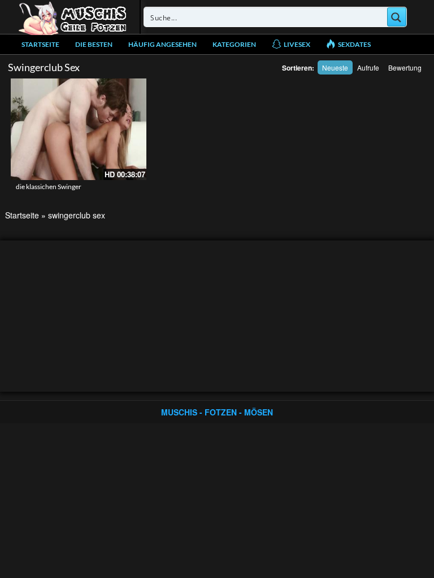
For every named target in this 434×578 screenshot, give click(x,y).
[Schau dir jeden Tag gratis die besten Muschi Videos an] (72, 17)
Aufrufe (368, 67)
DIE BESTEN (93, 44)
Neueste (335, 67)
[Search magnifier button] (396, 17)
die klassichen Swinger (48, 186)
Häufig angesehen (162, 44)
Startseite (40, 44)
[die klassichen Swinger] (78, 129)
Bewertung (405, 67)
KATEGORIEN (234, 44)
